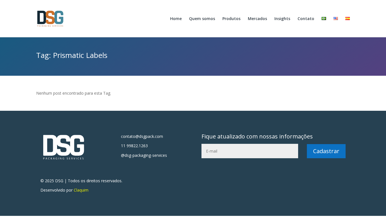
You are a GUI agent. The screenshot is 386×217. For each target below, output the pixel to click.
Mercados (257, 19)
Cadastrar (326, 151)
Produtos (231, 19)
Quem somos (202, 19)
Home (176, 19)
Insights (282, 19)
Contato (306, 19)
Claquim (81, 190)
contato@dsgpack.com (142, 136)
